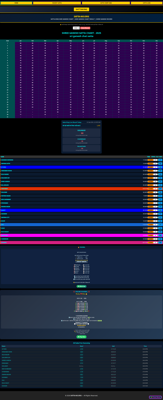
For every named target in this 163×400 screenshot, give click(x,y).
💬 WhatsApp (81, 286)
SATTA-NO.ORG (81, 16)
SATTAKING (81, 9)
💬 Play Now (81, 337)
